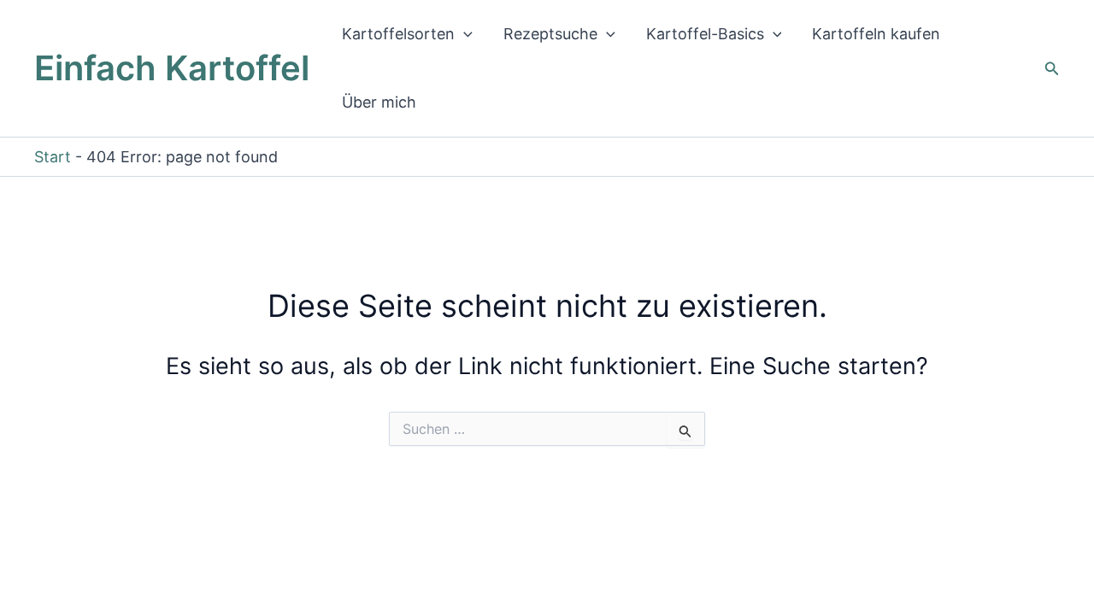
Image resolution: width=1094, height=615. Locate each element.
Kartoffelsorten (398, 34)
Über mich (379, 102)
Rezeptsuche (550, 34)
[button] (464, 34)
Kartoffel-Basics (705, 34)
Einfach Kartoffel (171, 68)
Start (52, 157)
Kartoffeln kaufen (876, 34)
